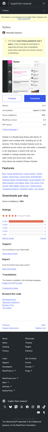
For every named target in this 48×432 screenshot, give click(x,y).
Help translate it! (24, 19)
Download (35, 98)
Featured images (8, 180)
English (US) (7, 283)
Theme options (36, 186)
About (4, 338)
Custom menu (24, 177)
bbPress (7, 386)
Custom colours (29, 174)
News (27, 183)
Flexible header (22, 180)
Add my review (8, 238)
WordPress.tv (9, 371)
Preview (12, 98)
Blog (4, 174)
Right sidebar (14, 186)
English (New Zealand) (17, 401)
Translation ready (26, 189)
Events (28, 362)
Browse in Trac (8, 305)
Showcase (29, 338)
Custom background (14, 174)
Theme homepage (9, 129)
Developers (7, 367)
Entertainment (36, 177)
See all (43, 238)
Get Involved (30, 358)
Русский (18, 283)
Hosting (5, 347)
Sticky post (24, 186)
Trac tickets (7, 308)
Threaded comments (10, 189)
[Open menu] (44, 3)
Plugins (28, 347)
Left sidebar (19, 183)
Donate (29, 367)
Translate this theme (10, 288)
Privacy (5, 351)
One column (34, 183)
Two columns (39, 189)
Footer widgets (35, 180)
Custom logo (14, 177)
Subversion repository (11, 302)
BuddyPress (8, 390)
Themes (5, 10)
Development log (9, 299)
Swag (28, 371)
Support (5, 362)
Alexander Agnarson (14, 33)
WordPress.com (10, 378)
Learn (4, 358)
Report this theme (9, 269)
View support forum (9, 254)
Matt (5, 382)
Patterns (29, 351)
